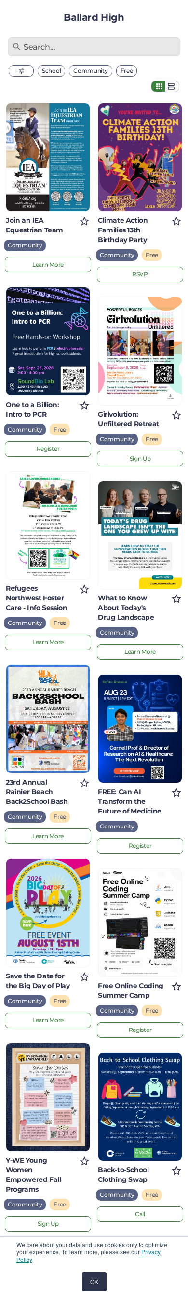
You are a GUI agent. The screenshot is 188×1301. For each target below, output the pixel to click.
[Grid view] (158, 86)
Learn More (48, 264)
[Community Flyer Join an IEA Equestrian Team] (48, 157)
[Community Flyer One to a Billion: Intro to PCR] (48, 341)
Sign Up (48, 1223)
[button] (21, 71)
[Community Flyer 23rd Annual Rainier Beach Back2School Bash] (48, 718)
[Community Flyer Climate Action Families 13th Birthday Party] (140, 157)
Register (48, 448)
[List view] (172, 86)
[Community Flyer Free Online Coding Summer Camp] (140, 922)
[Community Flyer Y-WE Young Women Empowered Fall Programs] (48, 1097)
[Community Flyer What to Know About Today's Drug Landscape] (140, 535)
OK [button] (94, 1281)
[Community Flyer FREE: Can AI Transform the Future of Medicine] (140, 728)
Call (140, 1214)
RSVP (140, 274)
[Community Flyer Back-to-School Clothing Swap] (140, 1106)
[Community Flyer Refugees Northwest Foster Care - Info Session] (48, 525)
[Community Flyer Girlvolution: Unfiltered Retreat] (140, 351)
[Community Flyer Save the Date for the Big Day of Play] (48, 912)
